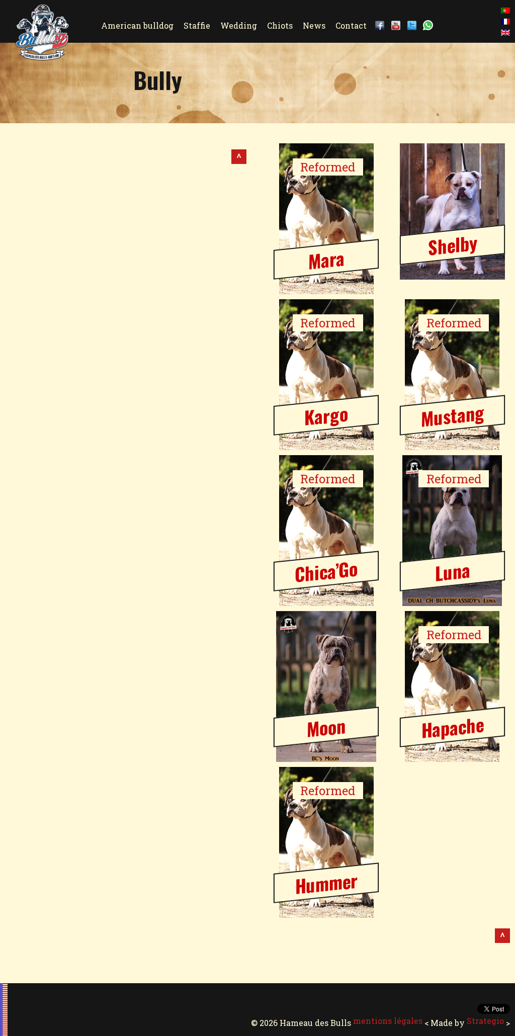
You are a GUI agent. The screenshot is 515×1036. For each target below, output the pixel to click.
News (314, 25)
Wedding (238, 25)
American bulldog (137, 25)
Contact (351, 25)
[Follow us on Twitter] (414, 25)
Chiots (280, 25)
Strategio (485, 1020)
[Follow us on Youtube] (398, 25)
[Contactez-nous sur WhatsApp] (430, 25)
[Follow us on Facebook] (382, 25)
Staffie (197, 25)
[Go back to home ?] (42, 54)
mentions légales (387, 1020)
